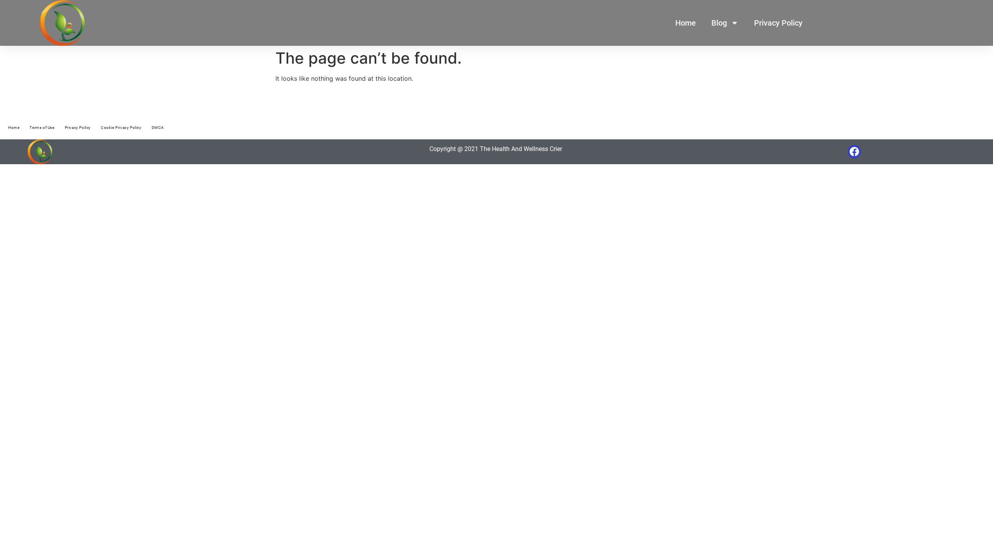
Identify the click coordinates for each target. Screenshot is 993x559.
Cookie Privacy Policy (121, 127)
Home (685, 23)
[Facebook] (854, 151)
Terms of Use (41, 127)
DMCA (158, 127)
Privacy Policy (778, 23)
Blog (719, 23)
